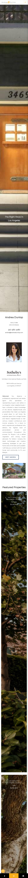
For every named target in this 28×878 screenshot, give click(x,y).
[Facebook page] (4, 875)
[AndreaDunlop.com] (14, 1)
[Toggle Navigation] (25, 2)
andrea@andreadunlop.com (14, 332)
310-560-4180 (14, 330)
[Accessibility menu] (3, 871)
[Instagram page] (14, 875)
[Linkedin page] (23, 875)
